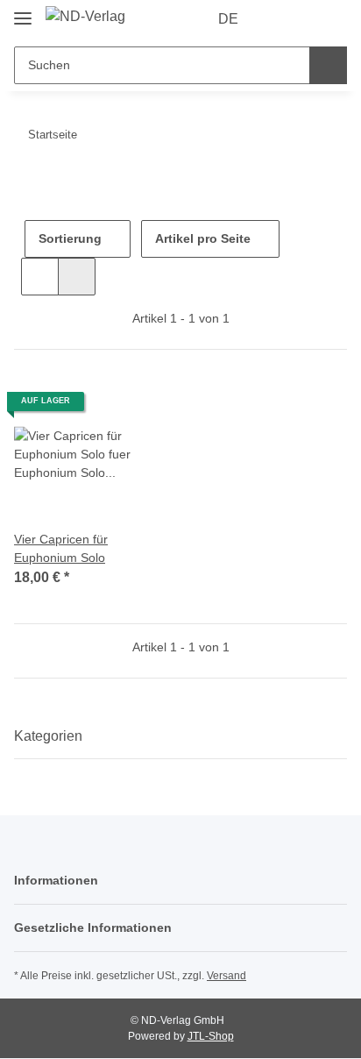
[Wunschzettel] (304, 19)
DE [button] (228, 18)
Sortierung (70, 238)
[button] (278, 19)
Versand (226, 976)
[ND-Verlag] (85, 16)
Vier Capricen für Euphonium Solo (61, 548)
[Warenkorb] (332, 19)
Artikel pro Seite (203, 238)
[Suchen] (328, 65)
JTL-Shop (211, 1036)
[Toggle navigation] (23, 11)
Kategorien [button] (48, 736)
